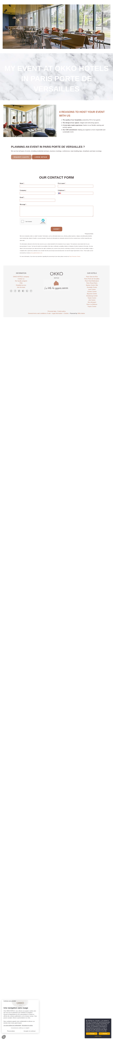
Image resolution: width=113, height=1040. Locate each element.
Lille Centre (91, 300)
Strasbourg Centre (92, 296)
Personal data (52, 311)
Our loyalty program (21, 281)
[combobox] (60, 193)
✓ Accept (91, 1033)
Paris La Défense (92, 304)
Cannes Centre (92, 291)
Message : (23, 204)
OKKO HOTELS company (21, 276)
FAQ (21, 283)
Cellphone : (62, 190)
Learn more (98, 1036)
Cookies (66, 313)
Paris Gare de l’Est (92, 276)
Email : (22, 197)
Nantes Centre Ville (92, 285)
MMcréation (81, 313)
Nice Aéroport (92, 302)
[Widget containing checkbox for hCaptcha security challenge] (33, 221)
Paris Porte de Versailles (91, 279)
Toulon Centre (92, 298)
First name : (62, 183)
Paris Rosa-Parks (91, 283)
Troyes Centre (92, 306)
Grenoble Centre (92, 287)
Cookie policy (61, 311)
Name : (22, 183)
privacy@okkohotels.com (36, 252)
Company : (23, 190)
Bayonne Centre (92, 293)
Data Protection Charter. (75, 256)
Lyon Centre (92, 289)
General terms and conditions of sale (39, 313)
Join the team (21, 287)
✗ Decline (104, 1033)
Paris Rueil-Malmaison (92, 281)
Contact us (21, 279)
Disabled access (21, 285)
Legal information (57, 313)
